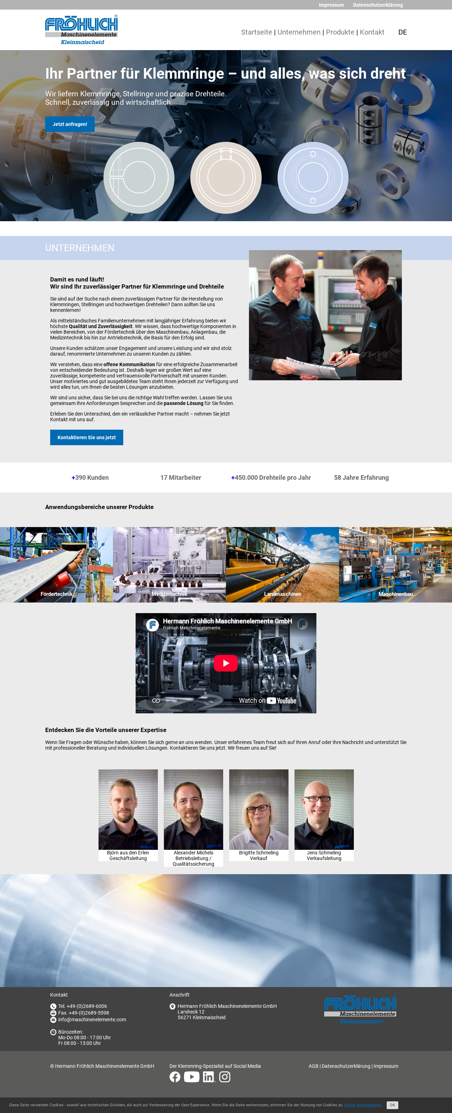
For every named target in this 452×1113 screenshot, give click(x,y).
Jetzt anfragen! (70, 124)
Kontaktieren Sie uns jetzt (87, 437)
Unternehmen (299, 32)
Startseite (256, 32)
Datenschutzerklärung (378, 5)
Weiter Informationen (363, 1105)
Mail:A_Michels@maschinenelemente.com (193, 799)
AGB (314, 1066)
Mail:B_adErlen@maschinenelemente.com (128, 799)
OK (392, 1105)
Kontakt (372, 32)
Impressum (331, 5)
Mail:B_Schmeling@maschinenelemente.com (259, 799)
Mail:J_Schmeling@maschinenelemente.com (324, 799)
